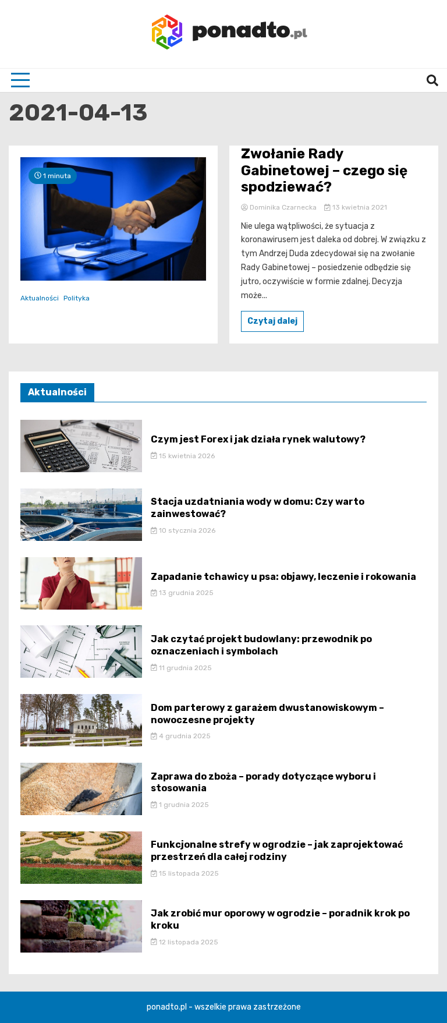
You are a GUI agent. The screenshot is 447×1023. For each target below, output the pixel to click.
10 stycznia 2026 (186, 530)
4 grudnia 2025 (184, 736)
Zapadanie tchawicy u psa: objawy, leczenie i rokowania (283, 576)
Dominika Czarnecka (283, 207)
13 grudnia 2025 (185, 593)
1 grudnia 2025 (183, 805)
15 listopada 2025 (188, 873)
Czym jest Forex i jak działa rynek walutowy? (258, 439)
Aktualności (39, 298)
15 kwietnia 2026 (186, 456)
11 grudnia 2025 (184, 668)
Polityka (76, 298)
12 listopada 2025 (187, 942)
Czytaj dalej (272, 321)
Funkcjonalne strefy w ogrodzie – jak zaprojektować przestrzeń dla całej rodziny (277, 850)
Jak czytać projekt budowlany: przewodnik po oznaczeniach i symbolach (261, 645)
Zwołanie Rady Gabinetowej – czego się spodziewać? (324, 171)
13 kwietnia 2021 (359, 207)
